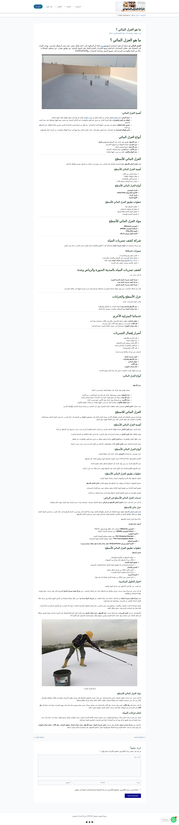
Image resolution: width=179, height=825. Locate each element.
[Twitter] (89, 822)
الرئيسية (78, 6)
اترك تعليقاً (137, 33)
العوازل (59, 6)
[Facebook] (92, 822)
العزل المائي (134, 512)
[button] (38, 6)
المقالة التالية (39, 737)
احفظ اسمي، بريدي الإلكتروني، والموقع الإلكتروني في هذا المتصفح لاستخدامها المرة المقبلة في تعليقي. (106, 790)
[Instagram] (87, 822)
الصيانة (68, 6)
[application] (75, 6)
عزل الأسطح (128, 260)
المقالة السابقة (139, 737)
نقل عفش (49, 6)
